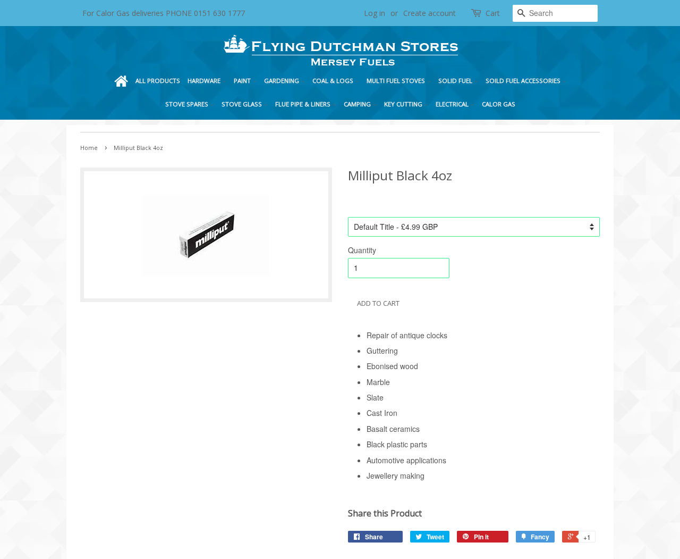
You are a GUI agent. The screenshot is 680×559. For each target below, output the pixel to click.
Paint (243, 81)
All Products (157, 81)
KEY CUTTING (404, 104)
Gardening (282, 81)
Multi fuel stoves (397, 81)
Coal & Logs (333, 81)
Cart (493, 13)
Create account (429, 13)
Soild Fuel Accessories (524, 81)
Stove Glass (243, 104)
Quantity (362, 250)
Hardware (205, 81)
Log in (374, 13)
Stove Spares (187, 104)
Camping (358, 104)
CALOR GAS (498, 104)
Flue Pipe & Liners (303, 104)
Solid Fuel (456, 81)
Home (121, 80)
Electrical (453, 104)
